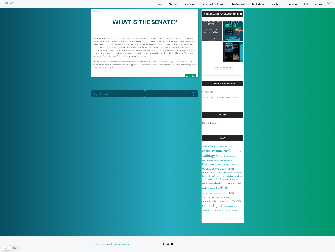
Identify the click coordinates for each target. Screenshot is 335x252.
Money (205, 183)
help (230, 176)
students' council (209, 188)
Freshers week (238, 4)
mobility (234, 179)
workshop (233, 211)
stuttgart (222, 193)
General (96, 10)
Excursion (224, 169)
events (206, 168)
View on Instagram (222, 67)
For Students (258, 4)
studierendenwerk (210, 193)
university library (209, 210)
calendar (205, 146)
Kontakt (96, 244)
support (221, 198)
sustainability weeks (224, 201)
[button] (10, 248)
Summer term (210, 197)
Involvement (189, 4)
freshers (237, 172)
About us (173, 4)
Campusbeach (217, 146)
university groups (229, 206)
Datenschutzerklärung (120, 244)
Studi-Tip (222, 187)
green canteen (222, 176)
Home (159, 4)
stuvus (231, 192)
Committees (191, 76)
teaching (236, 200)
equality (217, 165)
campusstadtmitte (215, 151)
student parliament (227, 183)
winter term (223, 210)
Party (211, 184)
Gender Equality (209, 176)
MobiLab (228, 179)
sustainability (209, 200)
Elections (208, 164)
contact (233, 156)
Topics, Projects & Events (213, 4)
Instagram (292, 4)
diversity (228, 160)
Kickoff (205, 179)
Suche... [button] (319, 3)
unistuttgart (212, 205)
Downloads (276, 4)
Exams (215, 168)
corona (206, 160)
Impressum (105, 244)
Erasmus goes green (228, 165)
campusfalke (228, 146)
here (214, 92)
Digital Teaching (216, 160)
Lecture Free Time (216, 179)
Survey (227, 197)
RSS (306, 4)
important (237, 176)
